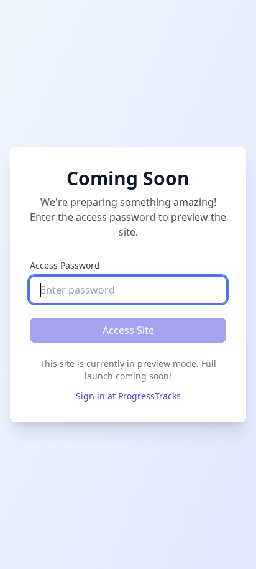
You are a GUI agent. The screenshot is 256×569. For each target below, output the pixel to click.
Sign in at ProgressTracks (128, 396)
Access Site (128, 330)
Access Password (65, 265)
